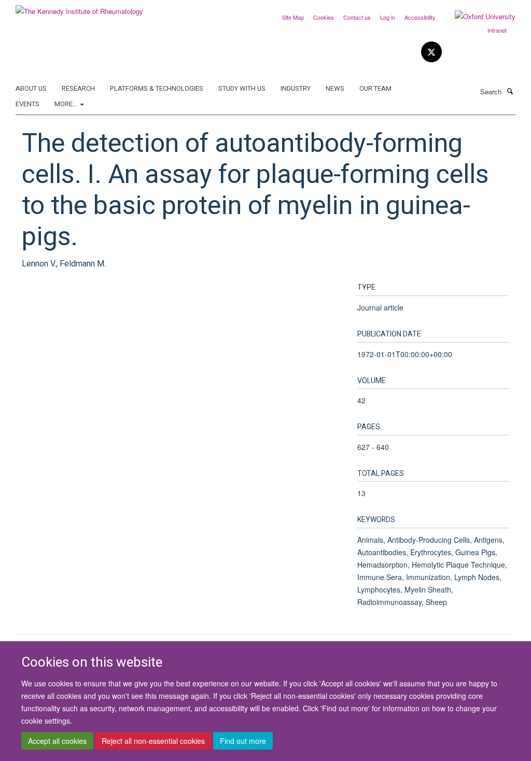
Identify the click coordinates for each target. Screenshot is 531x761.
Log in (387, 17)
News (335, 88)
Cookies (323, 17)
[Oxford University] (477, 16)
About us (31, 88)
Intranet (497, 30)
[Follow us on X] (431, 52)
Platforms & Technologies (156, 88)
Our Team (375, 88)
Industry (296, 88)
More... (66, 104)
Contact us (357, 17)
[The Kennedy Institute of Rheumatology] (79, 7)
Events (27, 104)
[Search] (509, 90)
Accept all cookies (57, 741)
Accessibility (420, 17)
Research (78, 88)
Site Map (293, 17)
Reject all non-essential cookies (153, 741)
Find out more (243, 741)
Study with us (242, 88)
